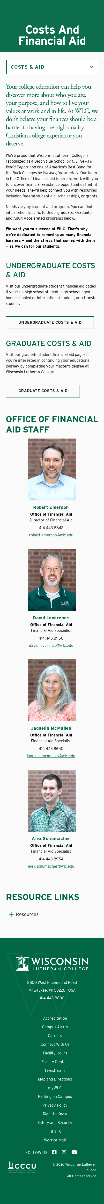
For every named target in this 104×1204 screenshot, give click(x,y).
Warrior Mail (55, 1140)
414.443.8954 (51, 859)
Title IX (55, 1131)
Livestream (55, 1070)
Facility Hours (55, 1053)
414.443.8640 (51, 748)
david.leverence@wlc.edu (51, 645)
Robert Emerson (51, 507)
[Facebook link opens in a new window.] (54, 1153)
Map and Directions (55, 1079)
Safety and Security (54, 1122)
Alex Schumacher (51, 838)
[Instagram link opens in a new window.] (64, 1153)
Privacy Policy (55, 1105)
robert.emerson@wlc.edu (51, 535)
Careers (55, 1035)
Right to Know (55, 1114)
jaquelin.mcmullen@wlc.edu (51, 756)
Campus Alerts (55, 1027)
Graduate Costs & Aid (42, 391)
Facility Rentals (55, 1062)
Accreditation (55, 1018)
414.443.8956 (51, 638)
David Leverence (51, 618)
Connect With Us (55, 1044)
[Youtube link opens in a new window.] (74, 1153)
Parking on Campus (55, 1096)
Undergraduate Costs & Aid (50, 322)
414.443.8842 (51, 528)
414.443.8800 (52, 998)
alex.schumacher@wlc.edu (51, 866)
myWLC (55, 1088)
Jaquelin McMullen (51, 728)
